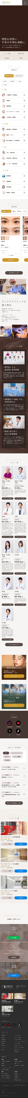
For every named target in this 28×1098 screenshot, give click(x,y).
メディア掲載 (17, 756)
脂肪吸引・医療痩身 (18, 1061)
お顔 (5, 81)
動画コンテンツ (18, 1049)
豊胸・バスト (17, 1063)
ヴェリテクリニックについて (20, 1041)
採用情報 (16, 1051)
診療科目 (3, 1035)
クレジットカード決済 (19, 1047)
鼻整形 (14, 211)
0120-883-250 (5, 839)
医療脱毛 (16, 1075)
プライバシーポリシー (5, 1089)
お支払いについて (18, 1045)
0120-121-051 (5, 893)
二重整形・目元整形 (5, 1061)
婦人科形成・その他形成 (19, 1065)
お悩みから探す (19, 75)
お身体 (12, 81)
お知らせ (7, 756)
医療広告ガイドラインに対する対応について (9, 1093)
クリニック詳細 (7, 844)
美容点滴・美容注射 (5, 1075)
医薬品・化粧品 (18, 1079)
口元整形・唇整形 (5, 1069)
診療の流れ (4, 1039)
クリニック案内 (7, 53)
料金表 (21, 58)
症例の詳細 (10, 260)
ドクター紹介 (17, 1035)
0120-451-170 (5, 866)
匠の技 (3, 1043)
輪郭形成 (19, 211)
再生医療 (16, 1077)
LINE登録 (14, 937)
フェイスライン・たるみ (6, 1067)
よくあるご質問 (18, 1039)
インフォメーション (16, 753)
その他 (5, 84)
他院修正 (16, 1073)
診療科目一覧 (21, 53)
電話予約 (14, 957)
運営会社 (3, 1091)
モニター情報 (17, 1043)
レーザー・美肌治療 (5, 1077)
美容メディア (4, 1045)
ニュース (3, 1047)
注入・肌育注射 (5, 1073)
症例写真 (7, 58)
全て (6, 753)
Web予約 (21, 844)
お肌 (20, 81)
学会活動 (7, 760)
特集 (2, 1049)
